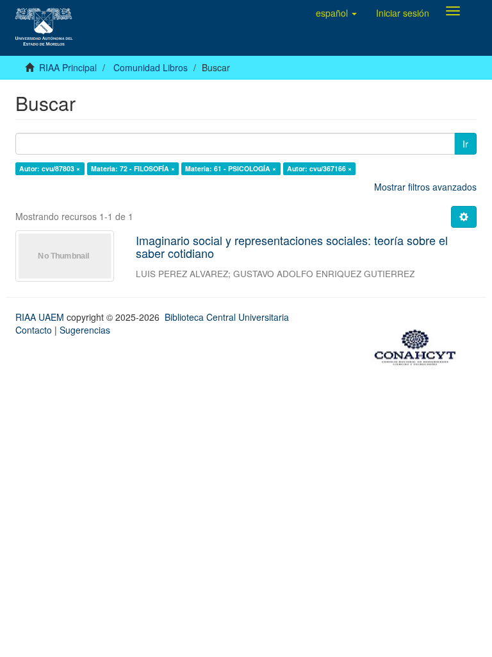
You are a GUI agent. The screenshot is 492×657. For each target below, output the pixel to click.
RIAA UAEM (41, 317)
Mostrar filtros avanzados (425, 186)
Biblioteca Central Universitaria (227, 317)
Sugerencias (85, 329)
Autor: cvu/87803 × (49, 168)
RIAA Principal (68, 67)
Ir (465, 143)
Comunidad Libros (150, 67)
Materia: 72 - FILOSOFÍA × (133, 168)
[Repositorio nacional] (419, 345)
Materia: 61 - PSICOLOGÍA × (230, 168)
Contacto (33, 329)
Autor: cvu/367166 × (319, 168)
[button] (336, 13)
